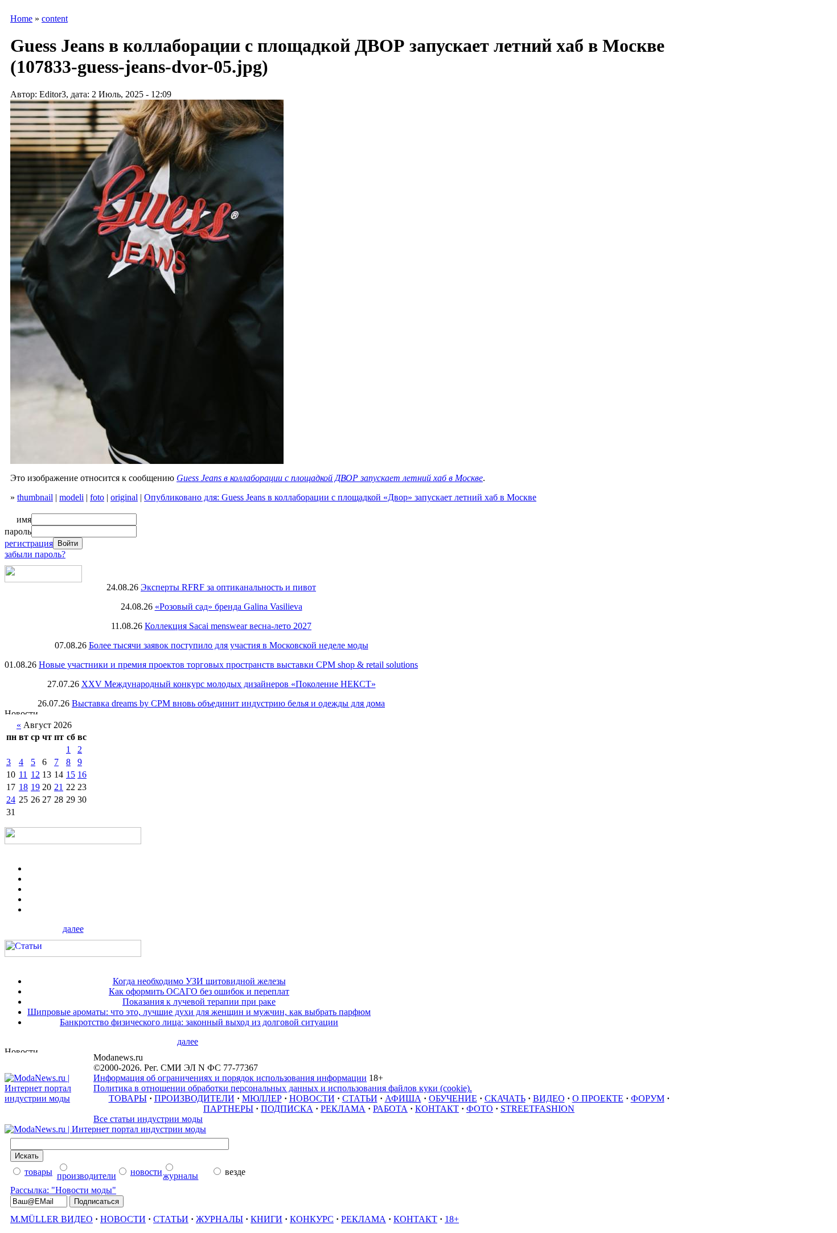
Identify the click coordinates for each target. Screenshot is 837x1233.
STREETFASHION (537, 1108)
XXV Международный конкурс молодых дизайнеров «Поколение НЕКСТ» (228, 684)
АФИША (403, 1098)
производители (86, 1176)
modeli (71, 497)
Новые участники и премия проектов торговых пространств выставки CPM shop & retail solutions (228, 664)
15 (70, 774)
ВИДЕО (549, 1098)
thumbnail (35, 497)
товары (38, 1172)
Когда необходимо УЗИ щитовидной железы (199, 981)
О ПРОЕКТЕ (597, 1098)
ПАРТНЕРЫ (228, 1108)
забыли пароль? (35, 554)
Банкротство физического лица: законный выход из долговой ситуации (199, 1022)
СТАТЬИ (360, 1098)
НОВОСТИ (312, 1098)
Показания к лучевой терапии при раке (199, 1001)
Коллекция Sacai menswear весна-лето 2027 (228, 626)
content (55, 18)
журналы (180, 1176)
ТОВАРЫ (128, 1098)
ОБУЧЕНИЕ (453, 1098)
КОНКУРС (312, 1219)
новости (146, 1172)
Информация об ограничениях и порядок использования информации (230, 1078)
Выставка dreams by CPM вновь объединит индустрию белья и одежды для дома (228, 703)
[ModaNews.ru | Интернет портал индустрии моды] (49, 1098)
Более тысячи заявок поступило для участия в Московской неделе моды (228, 645)
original (124, 497)
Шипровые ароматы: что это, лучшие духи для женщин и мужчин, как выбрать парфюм (199, 1012)
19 (35, 787)
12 (35, 774)
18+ (452, 1219)
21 (58, 787)
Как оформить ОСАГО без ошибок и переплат (199, 991)
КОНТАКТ (437, 1108)
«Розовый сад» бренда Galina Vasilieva (228, 606)
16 (82, 774)
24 (10, 799)
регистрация (29, 543)
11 (23, 774)
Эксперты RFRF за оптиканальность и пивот (228, 587)
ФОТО (479, 1108)
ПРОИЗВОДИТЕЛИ (194, 1098)
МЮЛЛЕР (262, 1098)
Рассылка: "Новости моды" (63, 1190)
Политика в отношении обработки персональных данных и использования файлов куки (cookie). (282, 1088)
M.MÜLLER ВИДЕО (51, 1219)
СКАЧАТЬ (505, 1098)
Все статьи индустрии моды (148, 1119)
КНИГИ (266, 1219)
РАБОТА (390, 1108)
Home (21, 18)
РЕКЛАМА (343, 1108)
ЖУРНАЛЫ (219, 1219)
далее (73, 929)
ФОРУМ (647, 1098)
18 (23, 787)
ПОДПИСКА (287, 1108)
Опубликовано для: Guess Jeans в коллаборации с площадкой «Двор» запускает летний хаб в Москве (340, 497)
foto (97, 497)
